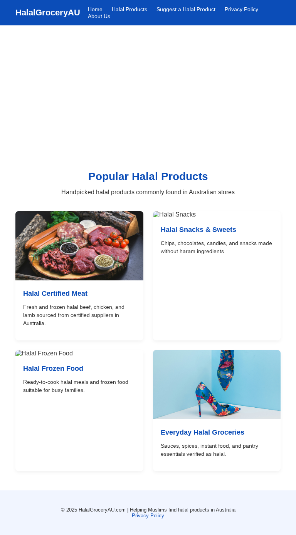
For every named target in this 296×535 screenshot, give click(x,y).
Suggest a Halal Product (185, 9)
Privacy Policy (241, 9)
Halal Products (129, 9)
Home (95, 9)
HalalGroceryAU (47, 12)
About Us (99, 16)
